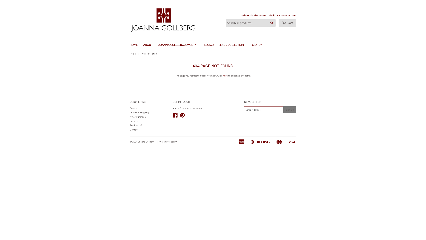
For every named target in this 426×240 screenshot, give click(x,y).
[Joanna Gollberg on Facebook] (175, 116)
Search (133, 108)
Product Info (136, 125)
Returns (134, 121)
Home (134, 44)
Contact (134, 129)
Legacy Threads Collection (224, 44)
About (148, 44)
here (225, 75)
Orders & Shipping (139, 112)
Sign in (272, 15)
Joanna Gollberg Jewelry (177, 44)
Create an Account (287, 15)
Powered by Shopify (167, 141)
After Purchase (138, 116)
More (256, 44)
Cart (290, 22)
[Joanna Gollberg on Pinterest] (182, 116)
